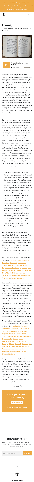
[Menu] (31, 14)
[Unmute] (23, 67)
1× (20, 67)
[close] (32, 6)
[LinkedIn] (17, 466)
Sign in (25, 407)
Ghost (21, 480)
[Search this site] (28, 14)
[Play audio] (12, 67)
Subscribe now (17, 403)
